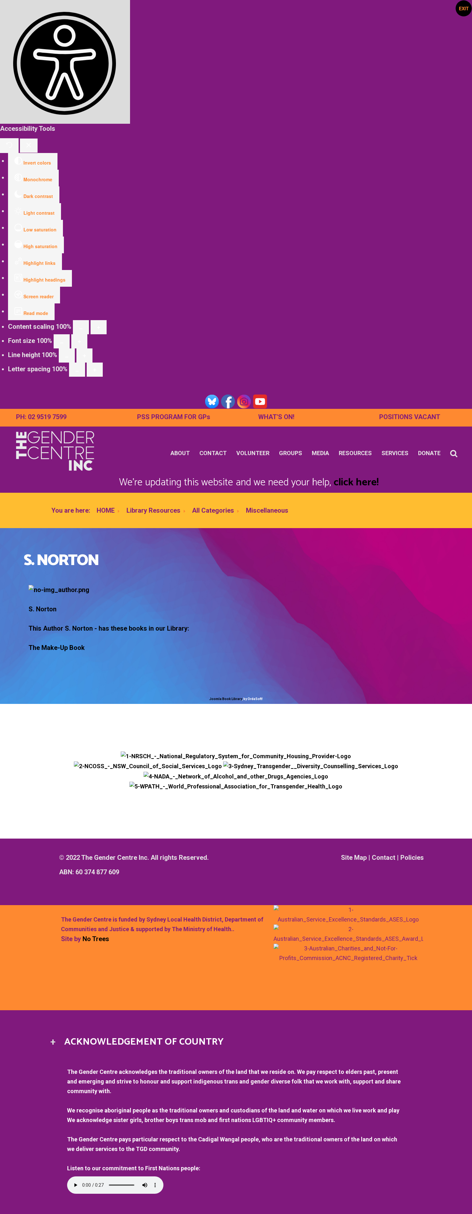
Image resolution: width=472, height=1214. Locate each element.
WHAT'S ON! (276, 417)
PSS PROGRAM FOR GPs (173, 417)
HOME (106, 510)
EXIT (464, 8)
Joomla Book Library (225, 699)
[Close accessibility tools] (29, 146)
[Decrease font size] (62, 341)
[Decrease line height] (67, 355)
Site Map (354, 857)
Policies (412, 857)
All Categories (213, 510)
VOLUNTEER (252, 453)
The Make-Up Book (57, 648)
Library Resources (153, 510)
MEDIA (320, 453)
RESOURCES (355, 453)
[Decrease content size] (81, 327)
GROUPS (290, 453)
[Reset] (9, 145)
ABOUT (180, 453)
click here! (356, 482)
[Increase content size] (99, 327)
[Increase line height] (84, 355)
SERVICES (394, 453)
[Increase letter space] (95, 370)
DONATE (429, 453)
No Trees (96, 939)
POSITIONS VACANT (409, 417)
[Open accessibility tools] (65, 62)
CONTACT (213, 453)
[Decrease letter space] (77, 370)
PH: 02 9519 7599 (41, 417)
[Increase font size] (79, 341)
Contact (383, 857)
